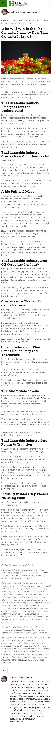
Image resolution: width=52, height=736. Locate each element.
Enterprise (15, 20)
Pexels (30, 565)
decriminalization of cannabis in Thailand (27, 79)
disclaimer (9, 578)
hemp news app (24, 97)
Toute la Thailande (24, 627)
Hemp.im (5, 20)
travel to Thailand (23, 542)
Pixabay (21, 565)
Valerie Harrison (18, 12)
